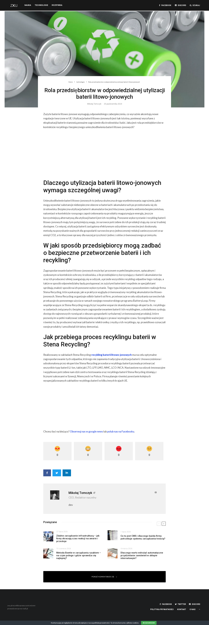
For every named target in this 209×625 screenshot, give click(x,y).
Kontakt (181, 609)
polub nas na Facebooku (120, 431)
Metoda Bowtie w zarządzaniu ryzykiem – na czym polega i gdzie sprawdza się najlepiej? (78, 555)
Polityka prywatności (162, 609)
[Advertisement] (104, 153)
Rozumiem (149, 623)
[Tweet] (56, 472)
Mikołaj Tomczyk (94, 104)
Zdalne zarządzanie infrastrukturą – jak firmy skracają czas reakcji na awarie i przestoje (77, 538)
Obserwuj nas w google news (86, 431)
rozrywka (57, 5)
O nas (192, 609)
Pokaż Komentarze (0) (103, 577)
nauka (27, 5)
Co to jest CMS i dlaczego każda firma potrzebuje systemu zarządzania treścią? (143, 537)
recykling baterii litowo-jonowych (111, 354)
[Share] (47, 472)
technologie (41, 5)
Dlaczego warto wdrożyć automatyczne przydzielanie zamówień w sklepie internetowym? (142, 555)
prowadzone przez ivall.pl (17, 608)
